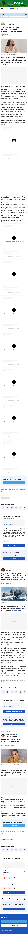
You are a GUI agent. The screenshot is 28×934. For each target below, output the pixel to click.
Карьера (10, 11)
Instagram (4, 91)
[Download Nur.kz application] (14, 3)
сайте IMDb (16, 196)
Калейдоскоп (4, 565)
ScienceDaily (18, 610)
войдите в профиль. (8, 524)
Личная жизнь (17, 11)
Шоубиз (3, 11)
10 (11, 850)
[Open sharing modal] (18, 899)
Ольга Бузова (10, 839)
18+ (3, 497)
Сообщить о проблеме (14, 921)
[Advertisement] (14, 75)
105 (24, 850)
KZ (23, 8)
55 (3, 850)
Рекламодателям (14, 925)
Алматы (3, 839)
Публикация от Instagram (14, 158)
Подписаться (14, 482)
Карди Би (7, 497)
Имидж (22, 11)
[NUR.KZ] (14, 9)
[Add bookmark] (25, 899)
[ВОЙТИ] (26, 8)
